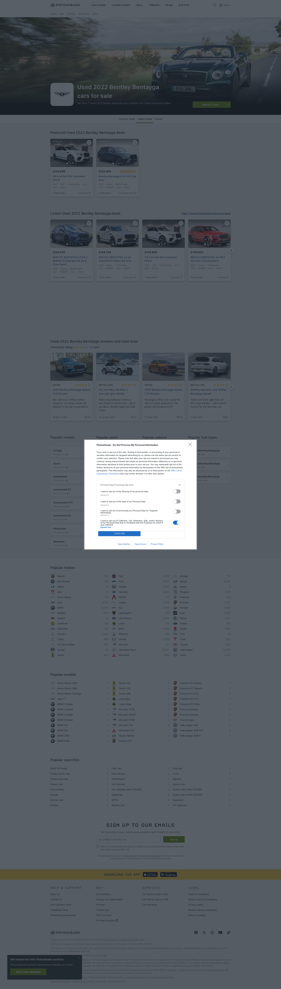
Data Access (140, 544)
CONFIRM (119, 533)
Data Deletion (124, 544)
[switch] (177, 491)
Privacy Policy (157, 544)
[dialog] (140, 495)
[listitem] (140, 484)
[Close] (191, 445)
